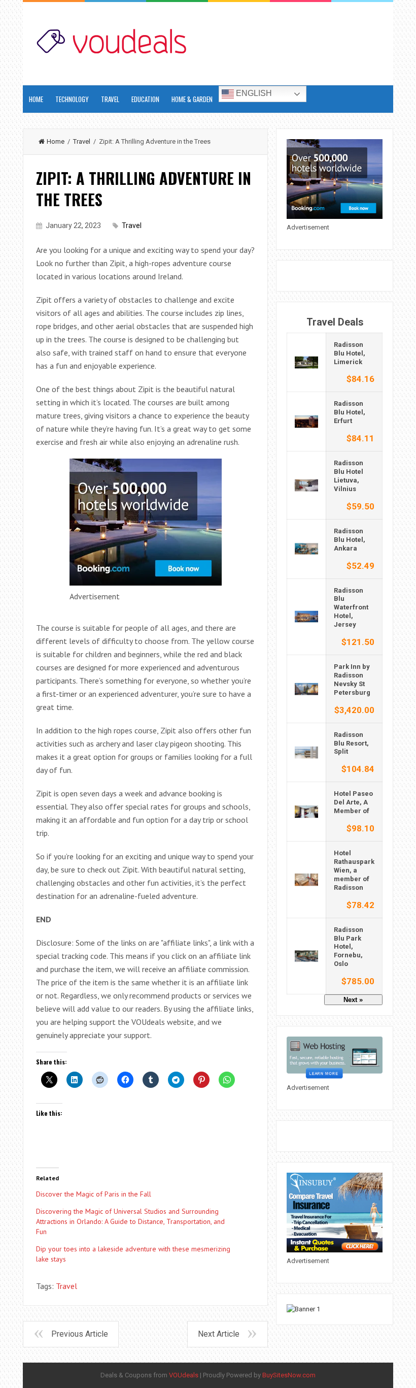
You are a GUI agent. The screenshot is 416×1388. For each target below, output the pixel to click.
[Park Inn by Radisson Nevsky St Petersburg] (306, 688)
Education (145, 99)
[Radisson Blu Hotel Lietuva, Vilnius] (306, 485)
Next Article (218, 1334)
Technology (72, 99)
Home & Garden (192, 99)
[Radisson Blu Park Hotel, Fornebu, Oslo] (306, 955)
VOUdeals (183, 1375)
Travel (110, 99)
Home (55, 141)
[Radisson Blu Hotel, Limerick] (306, 362)
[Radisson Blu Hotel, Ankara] (306, 548)
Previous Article (79, 1334)
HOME (36, 99)
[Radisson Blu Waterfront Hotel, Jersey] (306, 616)
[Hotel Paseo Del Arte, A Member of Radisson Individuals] (306, 811)
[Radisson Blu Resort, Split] (306, 752)
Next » (353, 1000)
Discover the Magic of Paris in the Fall (93, 1194)
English (253, 93)
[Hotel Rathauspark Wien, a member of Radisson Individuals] (306, 879)
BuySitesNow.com (289, 1375)
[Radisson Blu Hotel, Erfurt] (306, 421)
